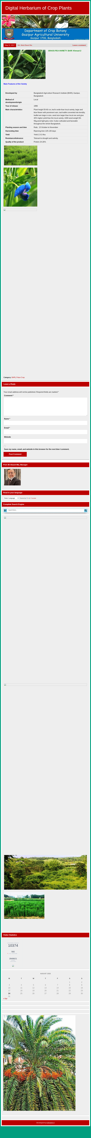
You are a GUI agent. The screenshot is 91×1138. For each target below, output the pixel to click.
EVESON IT (50, 1123)
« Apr (5, 998)
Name (7, 419)
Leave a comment (79, 45)
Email (7, 428)
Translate (33, 498)
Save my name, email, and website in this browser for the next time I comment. (36, 449)
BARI (14, 377)
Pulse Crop (20, 377)
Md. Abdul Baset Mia (25, 45)
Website (7, 437)
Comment (8, 395)
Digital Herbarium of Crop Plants (38, 8)
